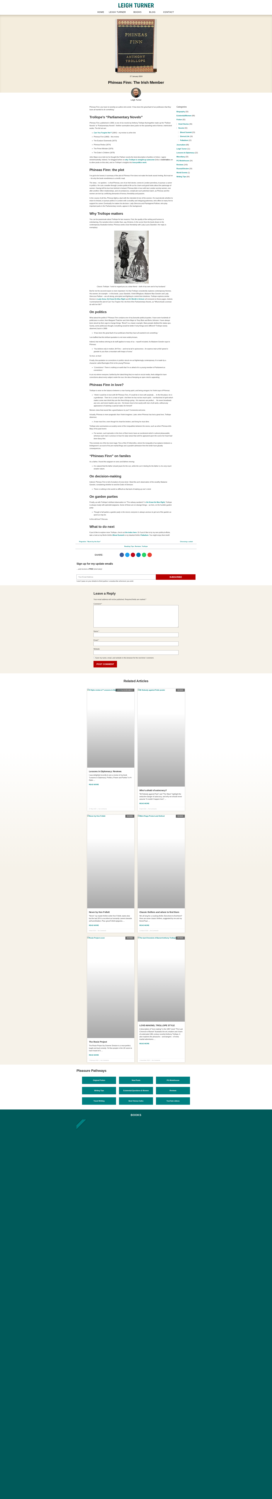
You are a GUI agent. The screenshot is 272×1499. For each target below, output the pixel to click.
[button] (268, 12)
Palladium (144, 535)
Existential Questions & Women (136, 1090)
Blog (152, 12)
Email (96, 640)
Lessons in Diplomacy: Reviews (105, 771)
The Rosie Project (98, 1042)
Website (97, 649)
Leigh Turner (117, 12)
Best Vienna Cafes (136, 1101)
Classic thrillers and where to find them (159, 912)
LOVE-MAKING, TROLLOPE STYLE (157, 1025)
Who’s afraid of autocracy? (153, 790)
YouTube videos (173, 1101)
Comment (98, 604)
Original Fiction (99, 1080)
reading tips (129, 546)
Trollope (145, 546)
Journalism (181, 145)
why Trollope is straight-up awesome (140, 160)
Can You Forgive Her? (103, 133)
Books (137, 12)
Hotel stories (183, 124)
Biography (180, 112)
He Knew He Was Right (116, 299)
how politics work (139, 162)
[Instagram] (246, 5)
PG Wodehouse (182, 161)
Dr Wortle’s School (136, 299)
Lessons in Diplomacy (185, 153)
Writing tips (181, 177)
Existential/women (183, 116)
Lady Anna (101, 299)
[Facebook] (241, 5)
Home (100, 12)
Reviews (179, 165)
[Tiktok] (266, 5)
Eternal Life (184, 136)
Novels (181, 128)
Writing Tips (99, 1090)
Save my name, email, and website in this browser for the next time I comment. (124, 658)
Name (96, 631)
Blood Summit (118, 535)
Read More (94, 784)
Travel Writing (99, 1101)
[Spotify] (256, 5)
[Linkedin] (261, 5)
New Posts (136, 1080)
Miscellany (180, 157)
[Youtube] (251, 5)
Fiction (179, 119)
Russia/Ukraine (182, 169)
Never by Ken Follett (99, 912)
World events (181, 173)
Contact (168, 12)
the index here (131, 532)
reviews (138, 546)
